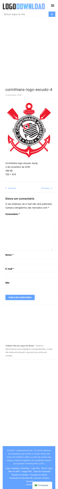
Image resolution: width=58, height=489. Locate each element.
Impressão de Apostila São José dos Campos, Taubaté (29, 479)
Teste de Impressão (42, 471)
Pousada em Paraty (38, 475)
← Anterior (10, 188)
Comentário (12, 214)
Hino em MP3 (14, 471)
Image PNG (27, 471)
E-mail (9, 268)
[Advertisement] (29, 52)
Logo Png (35, 468)
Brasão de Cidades (20, 475)
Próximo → (47, 188)
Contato (29, 484)
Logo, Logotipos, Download (17, 468)
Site (7, 282)
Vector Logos (47, 468)
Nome (9, 254)
